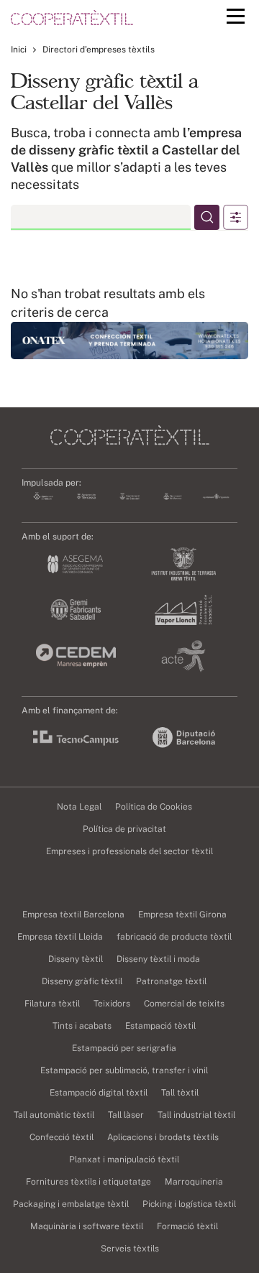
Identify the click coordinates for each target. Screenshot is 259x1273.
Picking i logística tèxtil (189, 1204)
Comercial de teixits (184, 1004)
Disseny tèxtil (75, 959)
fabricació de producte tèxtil (174, 937)
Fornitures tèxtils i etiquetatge (88, 1182)
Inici (19, 50)
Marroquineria (194, 1182)
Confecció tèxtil (61, 1137)
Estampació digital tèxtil (98, 1093)
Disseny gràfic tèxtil (82, 981)
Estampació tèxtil (160, 1026)
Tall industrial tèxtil (196, 1115)
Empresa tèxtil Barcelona (73, 914)
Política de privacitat (124, 829)
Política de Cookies (153, 807)
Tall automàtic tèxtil (54, 1115)
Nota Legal (79, 807)
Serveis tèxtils (130, 1249)
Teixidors (112, 1004)
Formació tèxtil (187, 1226)
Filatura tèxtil (52, 1004)
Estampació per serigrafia (124, 1048)
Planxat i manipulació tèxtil (124, 1159)
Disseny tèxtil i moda (158, 959)
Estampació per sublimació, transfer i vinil (124, 1070)
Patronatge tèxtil (171, 981)
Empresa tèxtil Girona (182, 914)
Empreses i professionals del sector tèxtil (129, 851)
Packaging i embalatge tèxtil (71, 1204)
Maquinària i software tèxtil (86, 1226)
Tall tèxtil (180, 1093)
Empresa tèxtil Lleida (60, 937)
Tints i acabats (82, 1026)
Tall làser (126, 1115)
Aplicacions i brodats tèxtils (163, 1137)
